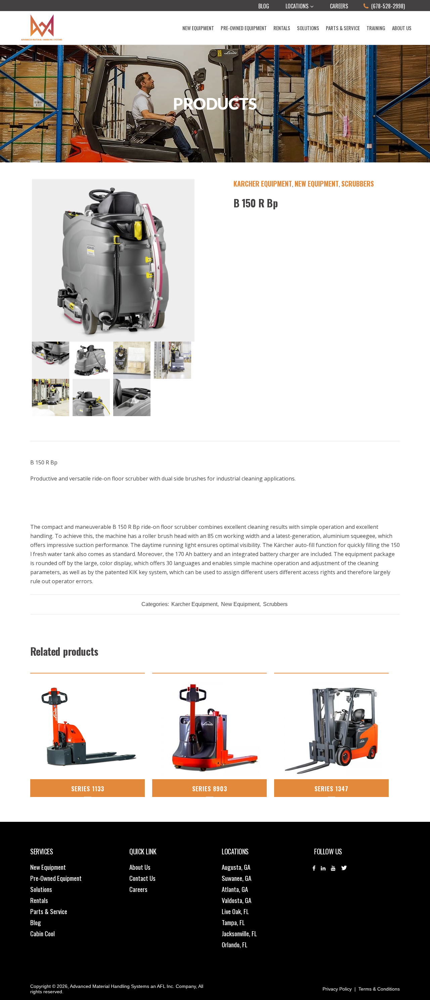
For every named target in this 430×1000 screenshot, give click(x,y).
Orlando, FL (235, 944)
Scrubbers (357, 184)
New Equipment (317, 184)
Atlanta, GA (235, 889)
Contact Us (142, 878)
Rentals (39, 900)
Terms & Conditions (379, 989)
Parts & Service (48, 911)
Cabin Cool (42, 933)
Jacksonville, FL (239, 933)
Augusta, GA (236, 866)
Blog (263, 6)
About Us (139, 866)
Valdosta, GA (236, 900)
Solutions (41, 889)
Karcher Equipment (262, 184)
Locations (297, 6)
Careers (339, 6)
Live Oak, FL (235, 911)
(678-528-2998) (388, 6)
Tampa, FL (233, 922)
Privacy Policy (337, 989)
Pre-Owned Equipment (56, 878)
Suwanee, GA (236, 878)
